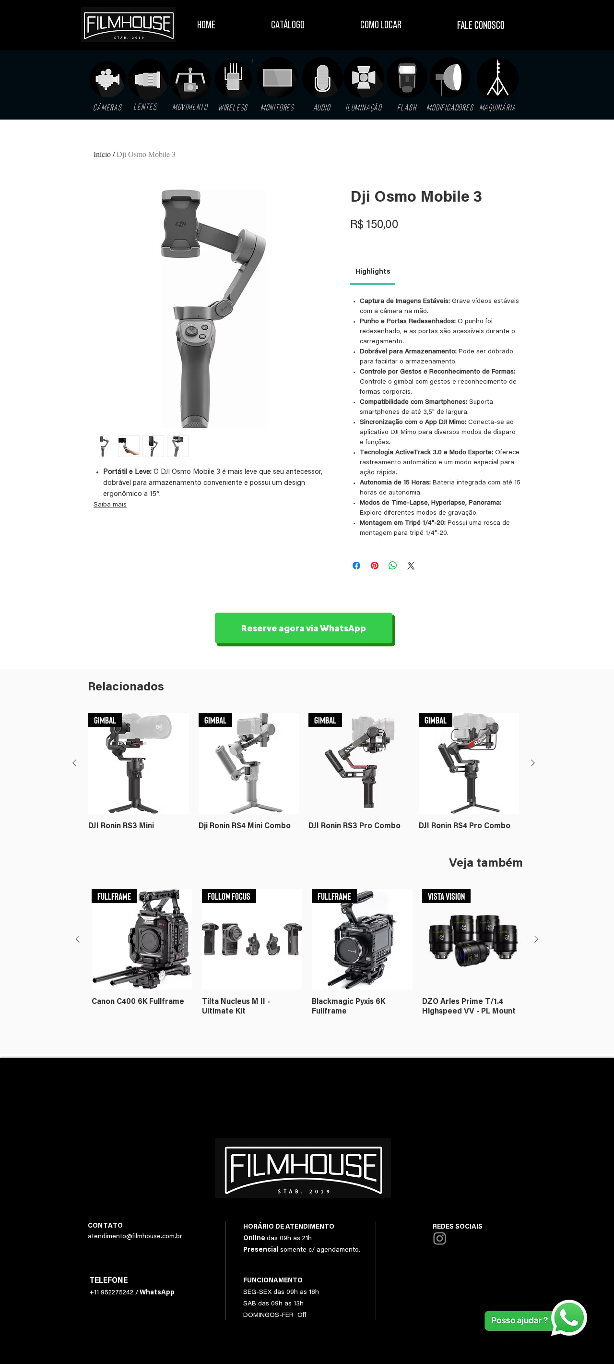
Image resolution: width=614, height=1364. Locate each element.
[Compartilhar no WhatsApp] (393, 565)
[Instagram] (439, 1238)
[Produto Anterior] (74, 763)
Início (102, 154)
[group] (304, 776)
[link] (372, 272)
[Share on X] (411, 565)
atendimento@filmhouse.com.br (135, 1236)
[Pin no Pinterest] (374, 565)
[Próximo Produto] (533, 763)
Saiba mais (110, 505)
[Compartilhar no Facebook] (356, 565)
